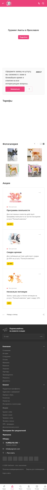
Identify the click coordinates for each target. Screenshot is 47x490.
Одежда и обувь (8, 395)
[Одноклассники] (31, 459)
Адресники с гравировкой (11, 392)
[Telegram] (20, 459)
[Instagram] (15, 459)
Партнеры (6, 372)
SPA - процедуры (8, 424)
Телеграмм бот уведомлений (14, 430)
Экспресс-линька (8, 421)
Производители (8, 375)
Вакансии (6, 365)
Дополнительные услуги (11, 427)
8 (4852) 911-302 (12, 443)
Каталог (6, 385)
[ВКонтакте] (5, 459)
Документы (6, 381)
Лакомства (6, 401)
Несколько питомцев (17, 292)
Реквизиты (6, 378)
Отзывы (5, 359)
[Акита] (12, 154)
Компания (7, 346)
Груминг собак (7, 412)
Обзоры (6, 439)
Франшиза (6, 362)
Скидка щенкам (14, 252)
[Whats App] (36, 459)
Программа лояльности (18, 210)
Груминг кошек (7, 415)
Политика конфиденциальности (13, 469)
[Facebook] (10, 459)
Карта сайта (7, 473)
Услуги (5, 408)
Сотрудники (6, 356)
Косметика (6, 398)
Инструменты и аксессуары (12, 404)
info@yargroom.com (13, 449)
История (5, 353)
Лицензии (6, 369)
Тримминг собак (8, 418)
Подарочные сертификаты (11, 389)
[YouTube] (26, 459)
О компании (6, 350)
